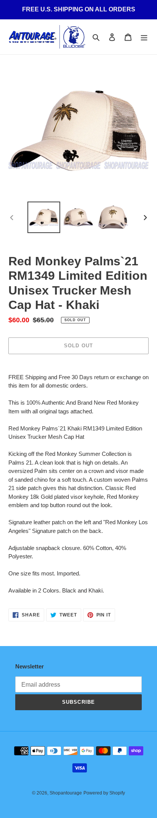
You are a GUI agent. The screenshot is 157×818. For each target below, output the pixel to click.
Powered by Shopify (104, 793)
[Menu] (144, 37)
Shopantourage (66, 793)
